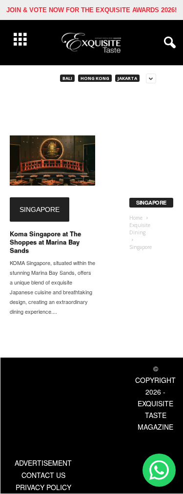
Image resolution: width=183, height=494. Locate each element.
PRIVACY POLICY (43, 487)
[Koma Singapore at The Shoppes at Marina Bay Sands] (52, 160)
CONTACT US (43, 475)
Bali (67, 78)
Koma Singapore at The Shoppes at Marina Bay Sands (45, 242)
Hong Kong (95, 78)
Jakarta (127, 78)
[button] (168, 43)
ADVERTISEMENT (43, 463)
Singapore (40, 209)
